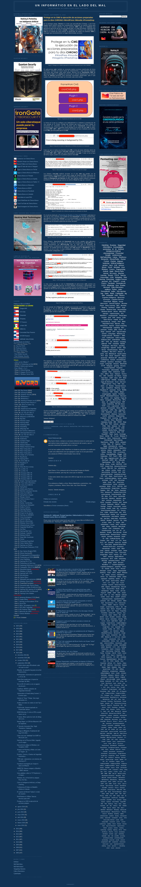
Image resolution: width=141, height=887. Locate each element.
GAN (115, 480)
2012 (17, 836)
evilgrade (122, 677)
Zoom (106, 616)
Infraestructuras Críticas (27, 525)
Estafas (122, 285)
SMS (123, 335)
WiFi (117, 305)
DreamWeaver (113, 745)
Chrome (123, 366)
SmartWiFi (105, 434)
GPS (107, 341)
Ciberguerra (24, 406)
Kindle (117, 767)
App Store (107, 518)
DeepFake (118, 566)
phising (102, 681)
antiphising (122, 671)
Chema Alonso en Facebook (25, 191)
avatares (124, 534)
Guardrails (117, 627)
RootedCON (114, 635)
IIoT (126, 759)
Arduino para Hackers (26, 489)
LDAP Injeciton (103, 769)
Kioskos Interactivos (120, 584)
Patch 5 (116, 787)
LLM (115, 265)
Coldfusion (103, 624)
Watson (114, 807)
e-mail (123, 281)
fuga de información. (111, 825)
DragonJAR (23, 308)
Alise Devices (109, 683)
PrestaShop (86, 426)
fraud (120, 719)
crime (118, 639)
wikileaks (122, 424)
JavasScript (123, 765)
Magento (107, 586)
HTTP (103, 366)
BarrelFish (103, 737)
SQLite (116, 490)
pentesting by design (108, 837)
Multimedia (110, 504)
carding (107, 574)
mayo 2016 (21, 814)
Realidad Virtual (104, 514)
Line (112, 695)
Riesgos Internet (25, 497)
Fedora (119, 653)
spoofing (121, 345)
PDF (119, 384)
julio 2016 (21, 809)
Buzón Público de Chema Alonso (27, 164)
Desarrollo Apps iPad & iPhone (29, 585)
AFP (113, 681)
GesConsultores (112, 753)
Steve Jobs (105, 498)
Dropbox (102, 540)
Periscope (122, 787)
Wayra (124, 355)
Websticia (112, 498)
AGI (124, 727)
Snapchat (119, 612)
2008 (17, 847)
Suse (123, 667)
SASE (103, 793)
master (123, 536)
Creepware (117, 649)
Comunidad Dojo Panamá (27, 332)
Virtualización (104, 558)
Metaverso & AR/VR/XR (27, 416)
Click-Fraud (122, 552)
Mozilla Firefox (112, 430)
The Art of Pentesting (26, 414)
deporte (103, 536)
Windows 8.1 (108, 492)
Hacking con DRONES (27, 515)
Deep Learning (110, 305)
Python (114, 289)
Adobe (108, 526)
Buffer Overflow (109, 552)
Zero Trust (117, 637)
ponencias (111, 839)
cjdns (102, 717)
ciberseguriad (123, 815)
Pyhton (108, 635)
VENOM (124, 805)
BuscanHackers (109, 602)
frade (103, 825)
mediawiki (104, 835)
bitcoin (116, 311)
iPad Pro (111, 831)
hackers (121, 265)
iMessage (104, 560)
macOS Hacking (25, 519)
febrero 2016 (21, 822)
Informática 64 (112, 446)
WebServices (105, 671)
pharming (104, 725)
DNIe (123, 472)
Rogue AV (103, 705)
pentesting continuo (114, 560)
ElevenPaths (114, 259)
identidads (105, 833)
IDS (117, 530)
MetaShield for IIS (114, 697)
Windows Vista (111, 309)
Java (102, 374)
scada (113, 464)
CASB (103, 739)
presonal (123, 839)
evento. (118, 821)
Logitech (110, 771)
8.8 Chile (22, 312)
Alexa (112, 420)
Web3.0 (115, 615)
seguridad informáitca (119, 598)
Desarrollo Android (25, 569)
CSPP (102, 466)
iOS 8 (124, 829)
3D (123, 500)
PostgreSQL (123, 610)
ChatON (103, 741)
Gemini (104, 333)
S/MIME (109, 592)
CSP (112, 739)
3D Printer (114, 472)
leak (106, 355)
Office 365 (110, 468)
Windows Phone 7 (116, 811)
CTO (116, 602)
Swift (107, 709)
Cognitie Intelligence (121, 623)
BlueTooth (123, 364)
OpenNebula (123, 785)
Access (103, 620)
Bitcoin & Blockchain (26, 521)
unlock (108, 847)
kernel (119, 478)
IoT (125, 329)
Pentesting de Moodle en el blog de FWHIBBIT (73, 215)
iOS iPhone (104, 831)
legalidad (116, 398)
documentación (105, 414)
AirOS (124, 729)
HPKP (120, 689)
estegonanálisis (106, 641)
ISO (103, 761)
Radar (109, 791)
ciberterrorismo (106, 516)
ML (112, 436)
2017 (17, 650)
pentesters (111, 416)
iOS (110, 281)
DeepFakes (123, 315)
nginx (101, 643)
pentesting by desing (107, 598)
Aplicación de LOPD (25, 611)
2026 (17, 626)
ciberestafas (115, 370)
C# (124, 620)
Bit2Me (124, 390)
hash (117, 641)
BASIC (110, 562)
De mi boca (120, 743)
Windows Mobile (105, 534)
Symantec (112, 709)
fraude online (121, 354)
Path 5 (115, 456)
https (110, 372)
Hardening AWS (25, 424)
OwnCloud (110, 787)
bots (123, 384)
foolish (119, 470)
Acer (120, 729)
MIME (106, 773)
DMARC (110, 604)
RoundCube (116, 705)
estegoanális (107, 719)
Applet (120, 620)
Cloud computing (121, 325)
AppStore (119, 600)
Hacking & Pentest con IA (28, 400)
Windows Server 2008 (119, 544)
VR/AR (119, 422)
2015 (17, 828)
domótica (109, 536)
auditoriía (111, 815)
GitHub (107, 436)
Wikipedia (118, 594)
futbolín (105, 827)
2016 (17, 652)
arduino (109, 450)
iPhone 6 (103, 679)
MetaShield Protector (112, 396)
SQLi (108, 426)
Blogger (119, 454)
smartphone (109, 388)
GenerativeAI (105, 291)
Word (124, 713)
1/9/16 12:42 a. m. (55, 461)
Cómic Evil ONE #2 (27, 485)
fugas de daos (120, 825)
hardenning (103, 829)
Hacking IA (24, 392)
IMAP (109, 691)
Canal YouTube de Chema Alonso (27, 203)
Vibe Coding (108, 544)
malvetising (121, 833)
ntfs (112, 835)
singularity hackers (115, 402)
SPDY (116, 793)
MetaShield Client (115, 586)
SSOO (108, 707)
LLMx (110, 769)
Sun (115, 468)
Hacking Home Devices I (28, 410)
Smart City (118, 542)
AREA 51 (22, 329)
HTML (104, 426)
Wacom (109, 807)
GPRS (123, 339)
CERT (101, 685)
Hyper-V (113, 655)
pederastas (108, 723)
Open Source (108, 319)
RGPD (101, 791)
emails (117, 819)
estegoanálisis (117, 500)
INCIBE (113, 691)
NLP (116, 699)
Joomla (120, 446)
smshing (116, 645)
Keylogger (106, 695)
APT (120, 378)
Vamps (110, 615)
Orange (123, 633)
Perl (113, 610)
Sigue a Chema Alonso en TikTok (27, 169)
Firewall (102, 396)
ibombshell (117, 536)
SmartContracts (112, 349)
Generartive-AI (120, 751)
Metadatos (118, 277)
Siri (119, 426)
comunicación (112, 639)
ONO (125, 781)
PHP (79, 426)
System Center (106, 669)
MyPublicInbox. (113, 779)
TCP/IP (125, 532)
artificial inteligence (105, 673)
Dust (106, 424)
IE (124, 655)
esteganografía (106, 394)
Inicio (71, 502)
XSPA (115, 558)
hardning (110, 829)
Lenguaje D (115, 769)
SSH (124, 456)
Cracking (123, 341)
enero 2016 (21, 825)
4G (103, 538)
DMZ (122, 528)
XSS (113, 317)
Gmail (120, 329)
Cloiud (114, 741)
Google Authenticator (107, 474)
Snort (114, 799)
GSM (122, 428)
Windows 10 (121, 333)
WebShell (103, 809)
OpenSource (104, 442)
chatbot (116, 392)
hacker (116, 434)
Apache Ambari (104, 731)
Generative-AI (121, 283)
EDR (117, 582)
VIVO (112, 594)
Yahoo (109, 438)
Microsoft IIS (117, 633)
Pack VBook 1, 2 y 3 (21, 368)
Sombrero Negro (25, 441)
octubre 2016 (22, 660)
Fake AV (114, 653)
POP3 (111, 661)
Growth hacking (110, 606)
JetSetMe (107, 767)
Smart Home (120, 482)
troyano (117, 428)
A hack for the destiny (26, 513)
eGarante (118, 616)
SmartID (124, 542)
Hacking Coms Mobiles (27, 593)
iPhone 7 (115, 721)
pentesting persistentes (118, 723)
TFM (113, 669)
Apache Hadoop (115, 580)
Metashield (103, 448)
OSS (106, 783)
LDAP (111, 378)
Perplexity (104, 418)
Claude (125, 376)
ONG (108, 490)
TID (102, 398)
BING (124, 321)
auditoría (108, 289)
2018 (17, 647)
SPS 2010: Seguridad (25, 607)
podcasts (104, 329)
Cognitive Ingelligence (118, 564)
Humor (123, 259)
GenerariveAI (112, 751)
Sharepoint (123, 514)
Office (106, 374)
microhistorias (121, 359)
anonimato (113, 390)
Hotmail (124, 438)
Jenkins (102, 767)
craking (101, 817)
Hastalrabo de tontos (120, 474)
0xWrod (120, 727)
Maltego (122, 631)
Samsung (110, 556)
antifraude (124, 594)
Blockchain (121, 297)
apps (103, 388)
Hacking (105, 245)
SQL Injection (121, 291)
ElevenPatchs (103, 747)
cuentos (113, 470)
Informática (111, 761)
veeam (112, 847)
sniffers (103, 454)
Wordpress (47, 428)
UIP (107, 805)
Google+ (102, 606)
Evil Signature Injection (113, 747)
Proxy (114, 384)
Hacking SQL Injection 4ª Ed (28, 589)
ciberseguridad (108, 253)
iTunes (116, 831)
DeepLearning (120, 416)
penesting (122, 835)
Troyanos (119, 368)
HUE (124, 689)
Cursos (106, 261)
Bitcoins (117, 323)
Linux (61, 426)
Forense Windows (24, 613)
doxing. (121, 817)
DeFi (125, 486)
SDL (122, 705)
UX (109, 594)
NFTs (124, 400)
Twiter (120, 803)
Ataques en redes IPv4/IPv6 (28, 587)
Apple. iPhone (123, 733)
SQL (124, 635)
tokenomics (104, 325)
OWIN (110, 783)
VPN (119, 412)
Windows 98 (123, 809)
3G (113, 444)
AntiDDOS (114, 526)
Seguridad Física (108, 323)
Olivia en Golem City (28, 404)
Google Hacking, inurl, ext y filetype (67, 651)
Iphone (104, 267)
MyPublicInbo (122, 777)
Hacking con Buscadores (26, 601)
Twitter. (124, 803)
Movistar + (117, 335)
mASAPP (117, 596)
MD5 (102, 773)
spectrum (114, 845)
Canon (111, 685)
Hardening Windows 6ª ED (27, 597)
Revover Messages (116, 791)
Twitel (111, 434)
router (125, 643)
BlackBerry (105, 564)
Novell (112, 568)
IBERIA (121, 759)
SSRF (118, 592)
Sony (124, 612)
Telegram (109, 366)
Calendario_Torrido (106, 422)
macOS (104, 416)
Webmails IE (110, 809)
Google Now (111, 755)
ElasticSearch (121, 745)
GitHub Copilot (114, 512)
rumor (111, 843)
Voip (124, 412)
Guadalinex (123, 755)
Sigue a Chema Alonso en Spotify (27, 179)
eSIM (101, 719)
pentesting (74, 426)
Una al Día (22, 603)
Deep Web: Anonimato (26, 537)
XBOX (117, 442)
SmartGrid (102, 799)
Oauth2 (104, 468)
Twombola (102, 805)
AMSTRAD (119, 464)
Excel (116, 382)
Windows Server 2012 (26, 581)
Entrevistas (110, 279)
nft (107, 402)
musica (118, 679)
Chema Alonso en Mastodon (25, 185)
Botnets (111, 386)
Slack (119, 667)
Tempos (110, 275)
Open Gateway (118, 440)
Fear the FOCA (20, 346)
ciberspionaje (106, 548)
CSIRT (108, 739)
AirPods (108, 580)
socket (108, 845)
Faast (102, 364)
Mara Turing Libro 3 (26, 449)
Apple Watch (114, 620)
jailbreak (104, 343)
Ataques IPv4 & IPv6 (26, 372)
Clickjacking (116, 528)
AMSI (117, 681)
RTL (114, 663)
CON (124, 317)
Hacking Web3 (24, 422)
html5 (117, 524)
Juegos (113, 321)
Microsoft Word (110, 588)
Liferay (121, 769)
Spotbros (109, 801)
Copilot (113, 582)
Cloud (111, 355)
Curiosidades (118, 247)
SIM (112, 490)
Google (108, 255)
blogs (102, 331)
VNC (109, 711)
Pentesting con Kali (27, 364)
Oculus (114, 783)
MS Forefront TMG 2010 (26, 609)
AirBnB (103, 647)
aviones (106, 639)
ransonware (110, 725)
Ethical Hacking (25, 370)
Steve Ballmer (115, 801)
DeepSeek (109, 412)
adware (106, 398)
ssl (107, 386)
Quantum (111, 362)
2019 (17, 644)
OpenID (116, 785)
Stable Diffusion (119, 556)
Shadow (104, 667)
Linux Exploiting (25, 559)
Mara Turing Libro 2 (26, 451)
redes (120, 289)
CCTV (114, 647)
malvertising (114, 619)
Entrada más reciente (50, 502)
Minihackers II (25, 396)
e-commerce (121, 452)
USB (102, 458)
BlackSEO (119, 420)
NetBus (114, 781)
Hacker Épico (24, 577)
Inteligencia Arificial (109, 693)
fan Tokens (118, 376)
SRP (120, 793)
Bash (102, 602)
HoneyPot (110, 584)
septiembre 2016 (23, 663)
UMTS (114, 572)
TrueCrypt (104, 615)
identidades (122, 831)
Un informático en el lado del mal (70, 5)
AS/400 (113, 729)
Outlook (123, 504)
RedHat (113, 514)
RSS (110, 424)
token (116, 378)
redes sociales (120, 337)
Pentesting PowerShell (27, 541)
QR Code (123, 590)
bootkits (103, 596)
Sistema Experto (106, 797)
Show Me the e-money (27, 467)
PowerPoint (103, 663)
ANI (106, 729)
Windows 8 (112, 354)
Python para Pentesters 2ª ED (29, 547)
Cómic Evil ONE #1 (26, 493)
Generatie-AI (105, 689)
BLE (119, 472)
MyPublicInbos (105, 779)
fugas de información (107, 382)
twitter (113, 291)
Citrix (124, 362)
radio (123, 372)
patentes (107, 550)
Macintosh (116, 631)
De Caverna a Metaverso (27, 430)
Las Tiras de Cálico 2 (27, 434)
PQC (114, 482)
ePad (125, 817)
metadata (116, 343)
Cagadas (102, 623)
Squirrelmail (121, 707)
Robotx (124, 791)
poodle (117, 839)
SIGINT (112, 793)
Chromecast (117, 685)
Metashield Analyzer (112, 659)
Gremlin (107, 568)
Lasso (122, 629)
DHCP (123, 649)
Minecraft (104, 777)
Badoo (124, 735)
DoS (114, 530)
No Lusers (113, 273)
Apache (111, 325)
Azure (119, 390)
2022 (17, 636)
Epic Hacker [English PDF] (28, 551)
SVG (110, 795)
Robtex (124, 663)
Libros (115, 257)
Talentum (117, 374)
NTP (125, 659)
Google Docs (104, 755)
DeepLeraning (105, 745)
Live (111, 631)
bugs (123, 307)
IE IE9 (121, 319)
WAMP (104, 807)
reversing (115, 418)
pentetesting (105, 839)
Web (118, 807)
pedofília (117, 835)
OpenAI (113, 347)
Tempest (109, 506)
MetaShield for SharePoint (108, 775)
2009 (17, 844)
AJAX (102, 729)
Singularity (114, 667)
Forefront (115, 502)
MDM (102, 586)
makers (122, 406)
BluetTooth (120, 737)
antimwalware (103, 715)
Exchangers (123, 747)
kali (106, 354)
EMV (109, 624)
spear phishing (106, 472)
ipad (109, 317)
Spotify (112, 442)
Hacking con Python (26, 545)
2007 (17, 850)
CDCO (104, 582)
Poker (121, 661)
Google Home (116, 488)
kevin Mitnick (115, 516)
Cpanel (111, 649)
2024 (17, 631)
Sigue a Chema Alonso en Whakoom (28, 172)
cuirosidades (115, 817)
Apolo (114, 683)
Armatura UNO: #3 (26, 475)
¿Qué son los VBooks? (21, 362)
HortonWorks (103, 691)
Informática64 (108, 440)
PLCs (101, 542)
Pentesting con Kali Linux (27, 563)
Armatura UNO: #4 (26, 473)
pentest (105, 265)
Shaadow (124, 665)
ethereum (114, 414)
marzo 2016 (21, 820)
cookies (113, 548)
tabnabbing (122, 845)
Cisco (116, 552)
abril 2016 (21, 817)
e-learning (111, 677)
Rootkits (109, 532)
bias (106, 458)
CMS (110, 528)
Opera (115, 496)
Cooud (105, 743)
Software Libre (106, 339)
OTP (102, 476)
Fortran (123, 749)
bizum (112, 673)
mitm (116, 295)
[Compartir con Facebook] (50, 422)
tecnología (105, 480)
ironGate (111, 833)
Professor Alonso (21, 348)
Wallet (119, 572)
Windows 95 (108, 637)
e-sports (112, 524)
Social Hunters (24, 437)
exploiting (117, 327)
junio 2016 (21, 812)
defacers (117, 675)
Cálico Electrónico (21, 350)
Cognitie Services (121, 741)
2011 (17, 839)
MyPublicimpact (18, 866)
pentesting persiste (119, 837)
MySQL (122, 343)
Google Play (105, 347)
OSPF (102, 783)
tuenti (124, 450)
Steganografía (122, 570)
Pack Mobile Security (21, 354)
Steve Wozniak (117, 532)
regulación (104, 578)
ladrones (102, 619)
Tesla (101, 594)
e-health (103, 508)
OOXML (114, 380)
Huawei (116, 759)
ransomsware (118, 643)
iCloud (107, 596)
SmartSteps (114, 707)
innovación (106, 299)
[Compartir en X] (48, 422)
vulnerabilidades (111, 454)
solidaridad (117, 725)
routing (102, 645)
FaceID (122, 582)
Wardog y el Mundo (26, 571)
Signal (108, 667)
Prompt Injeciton (111, 789)
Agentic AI (113, 432)
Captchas (118, 444)
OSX (104, 661)
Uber (117, 669)
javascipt (122, 641)
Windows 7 (103, 315)
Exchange (107, 653)
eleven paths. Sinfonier (108, 819)
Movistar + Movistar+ (112, 777)
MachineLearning (104, 697)
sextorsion (123, 524)
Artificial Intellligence (105, 735)
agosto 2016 (21, 806)
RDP (106, 476)
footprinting (110, 404)
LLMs (112, 277)
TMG (102, 803)
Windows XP (113, 358)
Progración (103, 789)
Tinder (109, 572)
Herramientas (121, 309)
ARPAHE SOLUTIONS (26, 339)
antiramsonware (104, 815)
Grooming (104, 584)
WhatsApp (110, 285)
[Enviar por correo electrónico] (45, 422)
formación (104, 259)
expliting (109, 823)
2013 (17, 834)
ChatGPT (116, 281)
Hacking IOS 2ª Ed (25, 561)
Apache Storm (122, 731)
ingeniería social (113, 458)
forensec (125, 823)
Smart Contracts (118, 476)
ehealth (109, 508)
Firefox (110, 329)
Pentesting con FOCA (26, 557)
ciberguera (110, 675)
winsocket (118, 847)
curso (108, 406)
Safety (118, 795)
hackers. (116, 827)
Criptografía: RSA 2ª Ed (27, 567)
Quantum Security (26, 394)
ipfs (125, 721)
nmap (101, 550)
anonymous (120, 546)
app (103, 470)
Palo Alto (117, 661)
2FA (122, 313)
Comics (112, 269)
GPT (113, 331)
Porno (117, 568)
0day (108, 444)
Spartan (103, 801)
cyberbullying (104, 524)
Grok (112, 627)
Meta (106, 496)
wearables (103, 727)
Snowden (119, 799)
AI (113, 249)
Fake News (104, 378)
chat (123, 426)
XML (120, 615)
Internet (105, 273)
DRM (122, 685)
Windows (105, 269)
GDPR (111, 460)
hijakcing (115, 829)
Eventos (113, 245)
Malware (120, 261)
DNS (115, 329)
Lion (120, 540)
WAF (122, 522)
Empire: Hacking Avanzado (28, 481)
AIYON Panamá (24, 336)
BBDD (124, 600)
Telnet (115, 803)
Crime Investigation (26, 517)
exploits (104, 372)
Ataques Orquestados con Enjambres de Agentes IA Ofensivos (75, 661)
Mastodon (103, 532)
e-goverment (115, 406)
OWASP (117, 504)
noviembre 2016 (22, 657)
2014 (17, 831)
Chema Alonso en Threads (25, 176)
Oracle (119, 347)
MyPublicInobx (106, 699)
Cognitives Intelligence (107, 566)
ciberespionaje (107, 327)
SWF (114, 795)
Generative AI (105, 321)
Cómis (109, 743)
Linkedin (104, 430)
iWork (112, 596)
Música (121, 295)
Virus (102, 492)
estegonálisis (105, 821)
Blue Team (123, 458)
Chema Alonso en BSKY (24, 188)
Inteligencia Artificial (113, 251)
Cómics (104, 283)
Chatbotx (109, 741)
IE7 (121, 530)
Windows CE (118, 711)
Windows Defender (105, 811)
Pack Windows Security (22, 356)
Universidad (104, 277)
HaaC (112, 540)
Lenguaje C (105, 631)
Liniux (105, 771)
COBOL (106, 685)
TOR (111, 392)
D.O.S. (114, 486)
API (120, 418)
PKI (121, 520)
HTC (106, 757)
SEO (109, 418)
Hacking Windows (25, 509)
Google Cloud (109, 466)
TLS (102, 544)
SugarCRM (123, 801)
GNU (108, 540)
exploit (116, 319)
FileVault (112, 749)
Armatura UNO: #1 (26, 479)
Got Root (22, 529)
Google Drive (122, 624)
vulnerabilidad (122, 645)
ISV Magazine (123, 691)
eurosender (112, 821)
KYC (102, 695)
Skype (110, 476)
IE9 (102, 496)
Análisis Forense (25, 507)
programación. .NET (106, 841)
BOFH (115, 562)
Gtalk (103, 655)
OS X (110, 496)
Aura (117, 285)
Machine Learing (122, 773)
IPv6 (119, 321)
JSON (118, 629)
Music (124, 540)
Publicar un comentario (50, 499)
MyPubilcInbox (105, 590)
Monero (113, 608)
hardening (54, 426)
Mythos (112, 590)
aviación (123, 637)
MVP (120, 502)
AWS (103, 526)
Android (105, 271)
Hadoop (116, 554)
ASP (103, 580)
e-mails (104, 444)
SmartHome (121, 380)
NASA (109, 781)
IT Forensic (23, 322)
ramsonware (122, 841)
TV (113, 522)
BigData (114, 301)
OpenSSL (116, 520)
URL (111, 805)
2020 (17, 642)
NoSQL (117, 590)
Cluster (22, 539)
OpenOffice (122, 448)
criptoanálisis (117, 450)
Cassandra (121, 739)
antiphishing (121, 468)
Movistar (123, 305)
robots (102, 386)
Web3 (112, 293)
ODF (123, 402)
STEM (106, 795)
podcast (108, 331)
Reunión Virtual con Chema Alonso (27, 161)
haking (124, 719)
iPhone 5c (109, 721)
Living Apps (111, 333)
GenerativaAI (104, 753)
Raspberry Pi (24, 463)
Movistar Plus (117, 400)
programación (113, 315)
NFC (116, 460)
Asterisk (119, 683)
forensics (105, 432)
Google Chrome (107, 335)
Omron (119, 783)
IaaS (103, 693)
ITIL (107, 761)
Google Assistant (113, 689)
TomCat (118, 709)
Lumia (120, 771)
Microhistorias (24, 575)
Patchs (108, 610)
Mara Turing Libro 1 (26, 453)
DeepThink (117, 651)
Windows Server (106, 311)
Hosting (110, 629)
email (118, 548)
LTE (114, 657)
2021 (17, 639)
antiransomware (107, 484)
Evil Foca (105, 392)
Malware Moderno (25, 445)
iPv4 (102, 355)
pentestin (123, 596)
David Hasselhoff (116, 494)
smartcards (108, 681)
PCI (108, 661)
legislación (122, 410)
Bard (118, 432)
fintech (114, 823)
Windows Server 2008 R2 (115, 713)
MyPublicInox (122, 779)
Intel (120, 512)
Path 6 (103, 635)
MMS (110, 773)
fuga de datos (121, 331)
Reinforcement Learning (120, 703)
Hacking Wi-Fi (24, 459)
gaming (116, 366)
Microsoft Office (113, 448)
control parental (105, 494)
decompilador (116, 717)
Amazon (116, 364)
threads (123, 725)
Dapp (103, 651)
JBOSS (103, 657)
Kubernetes (23, 438)
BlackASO (108, 647)
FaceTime (121, 604)
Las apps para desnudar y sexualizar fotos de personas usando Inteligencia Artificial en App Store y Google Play (75, 570)
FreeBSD (105, 751)
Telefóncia (110, 803)
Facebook (111, 283)
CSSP (116, 739)
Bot (118, 508)
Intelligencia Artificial (109, 765)
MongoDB (118, 608)
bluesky (117, 815)
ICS (117, 540)
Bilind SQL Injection (111, 737)
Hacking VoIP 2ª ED (26, 573)
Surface (103, 709)
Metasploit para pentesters (30, 579)
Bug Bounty (23, 457)
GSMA (106, 512)
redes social (105, 843)
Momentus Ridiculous (120, 466)
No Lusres (120, 781)
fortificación (110, 337)
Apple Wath (109, 733)
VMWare (122, 669)
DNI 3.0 (114, 743)
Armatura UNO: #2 (26, 477)
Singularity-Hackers (19, 869)
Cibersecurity (122, 602)
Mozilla (122, 588)
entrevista (109, 500)
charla (104, 404)
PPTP (125, 554)
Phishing (104, 307)
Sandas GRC (112, 612)
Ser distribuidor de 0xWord (22, 342)
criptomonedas (114, 313)
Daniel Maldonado (53, 438)
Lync (124, 771)
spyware (122, 516)
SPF (113, 462)
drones (107, 464)
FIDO (102, 749)
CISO (125, 464)
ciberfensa (115, 715)
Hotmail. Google (109, 759)
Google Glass (106, 627)
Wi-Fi (111, 558)
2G (122, 578)
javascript (104, 358)
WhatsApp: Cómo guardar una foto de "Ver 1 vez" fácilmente (74, 579)
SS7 (105, 665)
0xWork (115, 727)
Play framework (117, 701)
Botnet (118, 408)
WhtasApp (116, 809)
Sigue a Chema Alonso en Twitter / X (28, 182)
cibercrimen (104, 303)
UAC (104, 376)
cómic (115, 412)
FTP (118, 510)
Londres (116, 771)
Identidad (117, 267)
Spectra (123, 275)
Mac (116, 410)
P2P (122, 432)
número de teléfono (109, 643)
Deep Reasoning (105, 488)
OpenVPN (102, 610)
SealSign (103, 506)
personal (105, 281)
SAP (101, 665)
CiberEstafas (24, 443)
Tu (101, 711)
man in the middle (110, 679)
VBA (120, 805)
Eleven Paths (119, 271)
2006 (17, 853)
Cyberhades (17, 873)
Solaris (124, 799)
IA (116, 249)
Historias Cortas (25, 420)
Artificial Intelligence (117, 263)
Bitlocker (122, 580)
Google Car (114, 624)
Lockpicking (117, 695)
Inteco (122, 761)
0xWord (16, 862)
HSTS (110, 554)
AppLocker (102, 733)
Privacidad (119, 253)
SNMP (114, 592)
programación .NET (108, 428)
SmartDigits (121, 797)
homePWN (102, 721)
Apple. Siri (116, 733)
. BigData (110, 727)
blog (122, 323)
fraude (121, 301)
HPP (123, 627)
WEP (112, 711)
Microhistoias (123, 697)
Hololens (102, 759)
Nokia (119, 699)
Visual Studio (117, 506)
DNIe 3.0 (115, 604)
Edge (124, 494)
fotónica (113, 641)
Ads (101, 518)
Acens (108, 620)
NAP (112, 699)
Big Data (22, 418)
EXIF (104, 687)
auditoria (110, 715)
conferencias (116, 255)
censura (113, 574)
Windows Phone (115, 534)
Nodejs (124, 608)
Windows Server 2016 (27, 374)
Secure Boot (117, 665)
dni (122, 639)
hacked (112, 359)
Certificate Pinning (115, 538)
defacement (112, 576)
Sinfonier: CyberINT (26, 533)
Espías (102, 653)
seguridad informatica (119, 843)
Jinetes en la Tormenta (27, 455)
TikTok (118, 462)
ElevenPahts (122, 518)
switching (120, 619)
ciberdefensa (120, 574)
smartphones (108, 645)
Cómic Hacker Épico (26, 543)
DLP (123, 538)
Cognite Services (110, 623)
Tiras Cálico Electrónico (28, 483)
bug (102, 293)
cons (103, 337)
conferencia (105, 359)
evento (115, 484)
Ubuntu (120, 351)
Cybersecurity (116, 438)
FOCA (117, 275)
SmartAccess (114, 797)
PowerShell (107, 301)
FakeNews (121, 394)
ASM (107, 538)
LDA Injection (123, 767)
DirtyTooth (105, 460)
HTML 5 (117, 606)
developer (118, 362)
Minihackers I (25, 398)
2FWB (105, 562)
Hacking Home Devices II (28, 402)
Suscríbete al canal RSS (24, 197)
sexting (125, 478)
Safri (122, 795)
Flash (118, 687)
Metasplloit (118, 775)
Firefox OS (117, 749)
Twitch (104, 711)
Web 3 (122, 807)
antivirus (103, 450)
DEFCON (120, 486)
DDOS (102, 502)
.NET (102, 341)
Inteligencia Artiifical (120, 693)
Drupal (124, 566)
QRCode (110, 663)
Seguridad (123, 490)
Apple (111, 271)
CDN (118, 647)
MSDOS (103, 520)
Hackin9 (105, 629)
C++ (125, 737)
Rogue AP (103, 592)
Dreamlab (22, 315)
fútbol (123, 548)
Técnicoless (106, 370)
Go (102, 568)
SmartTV (117, 355)
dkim (123, 462)
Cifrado (102, 309)
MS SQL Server (120, 404)
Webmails (122, 430)
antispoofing (122, 558)
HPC (102, 757)
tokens (119, 317)
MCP (118, 657)
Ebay (108, 687)
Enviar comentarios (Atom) (60, 505)
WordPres (116, 813)
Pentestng (110, 701)
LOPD (111, 410)
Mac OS (114, 773)
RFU (125, 789)
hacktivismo (122, 414)
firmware (119, 823)
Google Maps (104, 554)
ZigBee (122, 813)
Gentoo (124, 653)
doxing (102, 464)
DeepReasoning (106, 530)
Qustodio (107, 703)
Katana (113, 767)
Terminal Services (120, 386)
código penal (108, 717)
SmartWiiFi (109, 799)
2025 (17, 628)
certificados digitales (110, 478)
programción (115, 841)
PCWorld (103, 362)
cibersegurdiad (123, 715)
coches (124, 506)
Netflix (104, 482)
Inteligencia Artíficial (115, 763)
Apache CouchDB (113, 731)
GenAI (110, 267)
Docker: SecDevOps (26, 503)
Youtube (104, 317)
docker (122, 370)
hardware (111, 307)
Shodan (115, 341)
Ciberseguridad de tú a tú (27, 433)
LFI (124, 530)
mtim (109, 835)
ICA (121, 554)
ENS (124, 454)
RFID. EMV (119, 789)
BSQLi (109, 486)
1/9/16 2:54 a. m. (54, 494)
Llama (123, 388)
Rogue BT (109, 705)
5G (125, 578)
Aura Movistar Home (116, 735)
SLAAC (109, 570)
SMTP (105, 556)
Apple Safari (114, 518)
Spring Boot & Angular (26, 495)
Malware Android (25, 535)
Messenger (121, 480)
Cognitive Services (118, 299)
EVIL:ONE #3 (25, 461)
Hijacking (117, 388)
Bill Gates (120, 562)
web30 (118, 578)
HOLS (107, 655)
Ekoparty (22, 318)
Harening (123, 757)
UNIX (91, 426)
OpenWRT (104, 787)
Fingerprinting (120, 269)
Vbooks (118, 522)
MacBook (109, 520)
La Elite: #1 (24, 469)
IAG (122, 606)
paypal (124, 576)
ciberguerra (122, 358)
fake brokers (115, 719)
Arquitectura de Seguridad (28, 408)
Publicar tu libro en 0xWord (22, 304)
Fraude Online (23, 599)
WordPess (110, 813)
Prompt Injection (109, 368)
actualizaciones (114, 671)
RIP (106, 791)
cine (111, 398)
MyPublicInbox (18, 864)
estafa (121, 819)
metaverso (116, 372)
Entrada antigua (90, 502)
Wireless (122, 349)
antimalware (116, 339)
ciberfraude (104, 675)
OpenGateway (106, 462)
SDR (120, 635)
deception (112, 616)
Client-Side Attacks (26, 511)
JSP (125, 606)
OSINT (22, 465)
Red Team (23, 501)
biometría (110, 376)
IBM (115, 422)
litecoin (107, 619)
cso (107, 576)
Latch (111, 265)
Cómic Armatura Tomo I (27, 499)
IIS (111, 341)
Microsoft (106, 287)
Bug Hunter (24, 390)
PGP (110, 456)
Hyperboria (119, 655)
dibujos (122, 392)
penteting (124, 679)
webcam (115, 424)
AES (108, 600)
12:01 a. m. (71, 424)
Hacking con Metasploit (27, 505)
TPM (105, 803)
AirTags (121, 681)
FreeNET (123, 687)
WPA (102, 637)
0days (120, 550)
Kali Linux (123, 382)
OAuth (109, 482)
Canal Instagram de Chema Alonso (27, 206)
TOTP (103, 406)
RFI (106, 542)
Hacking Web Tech (25, 531)
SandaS (124, 592)
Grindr (117, 755)
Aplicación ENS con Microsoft (29, 591)
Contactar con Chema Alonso (26, 158)
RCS (112, 703)
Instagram (108, 400)
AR (109, 729)
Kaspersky (109, 657)
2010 (17, 842)
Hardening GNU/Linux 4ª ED (28, 565)
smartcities (114, 550)
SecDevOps (121, 496)
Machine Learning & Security (28, 491)
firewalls (124, 616)
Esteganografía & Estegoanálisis (30, 555)
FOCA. (106, 749)
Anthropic (113, 600)
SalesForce (110, 665)
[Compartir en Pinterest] (52, 422)
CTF (109, 582)
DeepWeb (108, 502)
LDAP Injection (106, 384)
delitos (119, 576)
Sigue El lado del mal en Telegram (27, 166)
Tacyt (111, 374)
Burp (124, 683)
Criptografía (119, 293)
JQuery (117, 765)
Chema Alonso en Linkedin (25, 194)
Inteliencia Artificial (104, 763)
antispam (123, 442)
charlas (113, 261)
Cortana (104, 604)
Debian (104, 452)
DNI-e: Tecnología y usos (27, 605)
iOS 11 (120, 829)
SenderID (110, 542)
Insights (118, 761)
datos (103, 402)
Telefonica (103, 572)
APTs (125, 619)
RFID (124, 512)
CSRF (111, 480)
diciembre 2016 (22, 655)
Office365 (122, 460)
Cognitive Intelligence (109, 297)
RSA (114, 452)
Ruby (120, 456)
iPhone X (121, 721)
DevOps (109, 452)
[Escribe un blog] (47, 422)
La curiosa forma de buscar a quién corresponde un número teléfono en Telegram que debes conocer (74, 601)
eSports (117, 677)
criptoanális (107, 817)
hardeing (121, 827)
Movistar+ (123, 396)
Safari (109, 522)
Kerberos (103, 608)
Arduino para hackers (26, 366)
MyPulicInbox (104, 781)
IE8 (114, 629)
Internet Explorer (114, 303)
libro (122, 327)
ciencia (102, 576)
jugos (116, 833)
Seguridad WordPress (26, 527)
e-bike (122, 675)
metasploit (109, 295)
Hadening (117, 757)
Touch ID (123, 709)
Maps (108, 608)
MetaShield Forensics (106, 633)
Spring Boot (23, 487)
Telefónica (122, 257)
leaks (113, 508)
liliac (104, 723)
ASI (117, 729)
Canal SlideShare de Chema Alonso (28, 200)
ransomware (111, 408)
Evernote (113, 687)
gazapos (110, 827)
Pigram (117, 610)
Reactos (119, 663)
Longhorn (123, 695)
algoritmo (118, 498)
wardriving (111, 578)
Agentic (114, 394)
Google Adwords (122, 753)
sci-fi (124, 470)
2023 (17, 634)
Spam (107, 293)
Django (123, 651)
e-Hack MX (23, 325)
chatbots (107, 470)
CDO (102, 412)
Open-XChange (109, 785)
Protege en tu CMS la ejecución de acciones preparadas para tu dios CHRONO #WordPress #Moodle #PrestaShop (69, 18)
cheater (118, 673)
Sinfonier (114, 426)
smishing (104, 845)
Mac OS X (113, 351)
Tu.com (116, 436)
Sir (125, 795)
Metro (123, 775)
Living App (108, 364)
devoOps (123, 717)
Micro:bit (120, 659)
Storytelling (23, 426)
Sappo (115, 570)
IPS (117, 691)
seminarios (103, 600)
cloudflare (105, 351)
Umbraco (115, 805)
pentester (103, 408)
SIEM (107, 793)
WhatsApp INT (24, 428)
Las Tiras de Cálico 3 (27, 412)
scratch (123, 560)
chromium (123, 673)
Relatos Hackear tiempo (27, 447)
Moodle (66, 426)
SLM (117, 514)
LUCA (103, 285)
